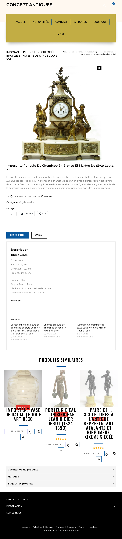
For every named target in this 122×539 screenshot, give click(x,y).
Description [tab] (17, 235)
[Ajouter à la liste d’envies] (32, 431)
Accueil (20, 22)
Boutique (100, 22)
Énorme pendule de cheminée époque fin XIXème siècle (55, 328)
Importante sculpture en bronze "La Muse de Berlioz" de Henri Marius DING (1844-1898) (114, 169)
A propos (80, 22)
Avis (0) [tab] (39, 235)
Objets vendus (78, 52)
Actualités (41, 22)
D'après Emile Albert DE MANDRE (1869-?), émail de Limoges (110, 169)
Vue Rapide (23, 437)
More (61, 34)
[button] (99, 68)
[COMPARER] (39, 431)
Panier (82, 527)
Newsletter (93, 527)
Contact (61, 22)
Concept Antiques (29, 4)
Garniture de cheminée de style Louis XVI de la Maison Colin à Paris (91, 328)
